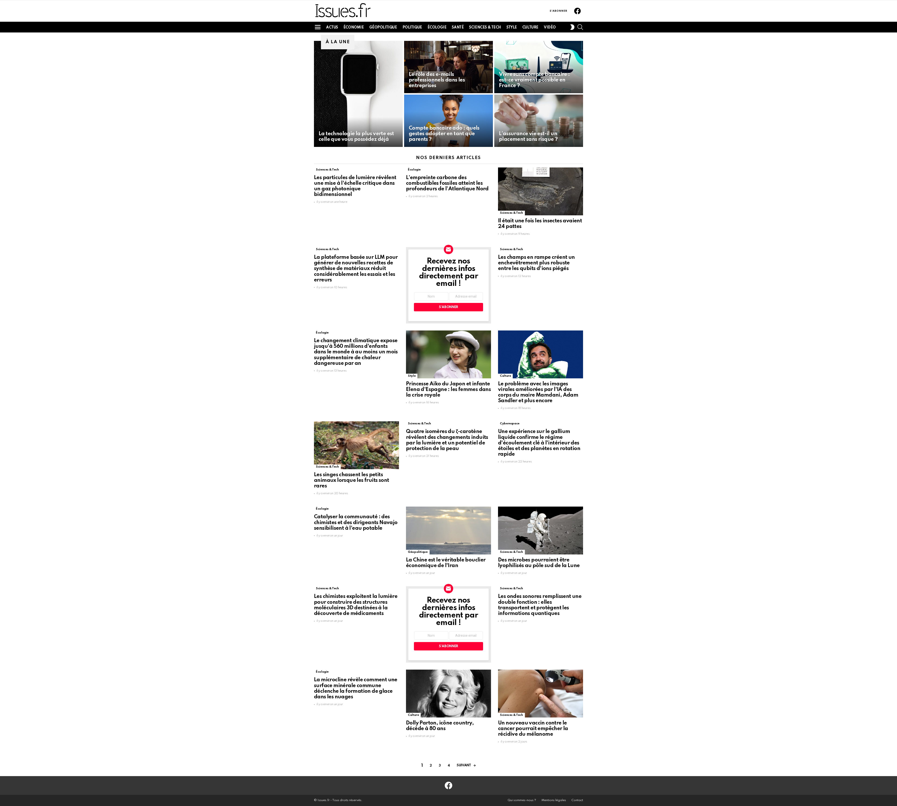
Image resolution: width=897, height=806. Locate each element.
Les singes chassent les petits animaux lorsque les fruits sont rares (351, 480)
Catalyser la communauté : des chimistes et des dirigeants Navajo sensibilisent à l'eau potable (356, 522)
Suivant (464, 765)
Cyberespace (510, 423)
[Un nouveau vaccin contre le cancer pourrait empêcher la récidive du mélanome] (540, 693)
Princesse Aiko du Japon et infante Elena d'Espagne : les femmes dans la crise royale (448, 389)
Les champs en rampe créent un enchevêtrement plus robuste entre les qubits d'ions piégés (536, 263)
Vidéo (550, 27)
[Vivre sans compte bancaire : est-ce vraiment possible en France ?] (538, 67)
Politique (412, 27)
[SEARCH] (580, 27)
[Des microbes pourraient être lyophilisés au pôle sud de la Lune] (540, 530)
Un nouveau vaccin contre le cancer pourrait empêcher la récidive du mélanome (533, 729)
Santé (458, 27)
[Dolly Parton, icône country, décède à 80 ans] (448, 693)
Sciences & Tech (485, 27)
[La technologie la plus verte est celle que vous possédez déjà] (358, 94)
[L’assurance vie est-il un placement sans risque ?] (538, 121)
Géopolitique (383, 27)
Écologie (437, 27)
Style (511, 27)
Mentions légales (553, 800)
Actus (332, 27)
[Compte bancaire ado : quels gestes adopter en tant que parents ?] (448, 121)
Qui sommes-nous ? (522, 800)
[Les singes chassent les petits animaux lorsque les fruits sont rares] (356, 445)
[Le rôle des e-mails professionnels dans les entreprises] (448, 67)
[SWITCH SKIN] (572, 27)
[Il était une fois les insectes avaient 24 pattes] (540, 191)
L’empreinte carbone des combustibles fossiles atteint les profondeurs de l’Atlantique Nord (447, 183)
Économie (353, 27)
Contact (577, 800)
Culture (530, 27)
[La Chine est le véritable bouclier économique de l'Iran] (448, 530)
